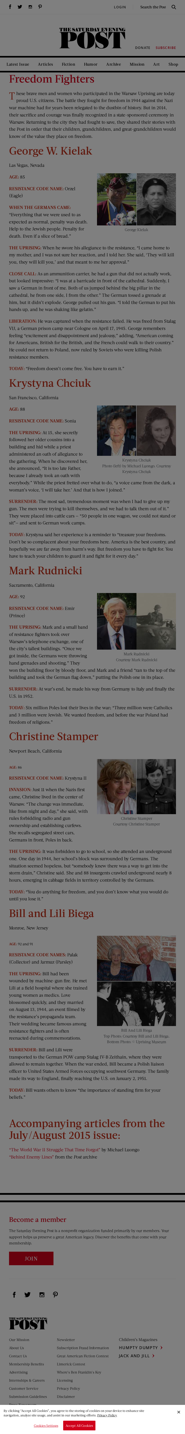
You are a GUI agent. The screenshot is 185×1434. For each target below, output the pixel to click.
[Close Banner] (178, 1412)
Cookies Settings (46, 1425)
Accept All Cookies (79, 1425)
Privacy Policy (107, 1415)
